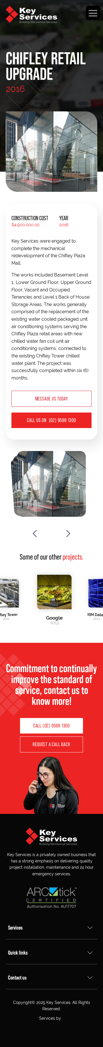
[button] (35, 533)
